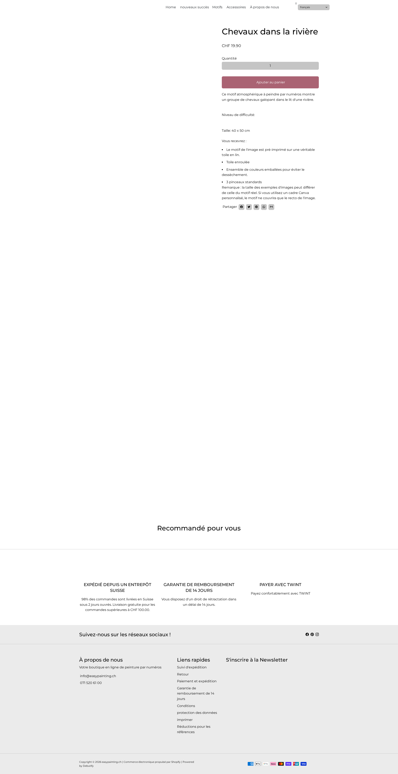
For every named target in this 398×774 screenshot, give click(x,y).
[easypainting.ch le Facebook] (307, 634)
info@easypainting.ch (97, 676)
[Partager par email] (271, 207)
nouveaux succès (194, 7)
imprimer (185, 720)
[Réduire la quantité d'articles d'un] (226, 66)
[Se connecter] (288, 6)
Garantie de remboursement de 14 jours (195, 693)
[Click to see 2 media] (113, 464)
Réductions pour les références (193, 729)
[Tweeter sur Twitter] (249, 207)
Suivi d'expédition (192, 667)
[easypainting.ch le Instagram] (317, 634)
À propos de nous (265, 7)
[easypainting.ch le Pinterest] (312, 634)
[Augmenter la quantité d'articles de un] (315, 66)
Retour (183, 674)
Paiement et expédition (197, 681)
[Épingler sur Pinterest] (256, 207)
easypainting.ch (111, 761)
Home (171, 7)
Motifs (217, 7)
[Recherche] (292, 6)
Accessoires (237, 7)
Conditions (186, 706)
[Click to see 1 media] (89, 464)
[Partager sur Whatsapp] (264, 207)
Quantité (229, 58)
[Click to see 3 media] (136, 464)
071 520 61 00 (90, 683)
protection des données (197, 713)
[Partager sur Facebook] (241, 207)
